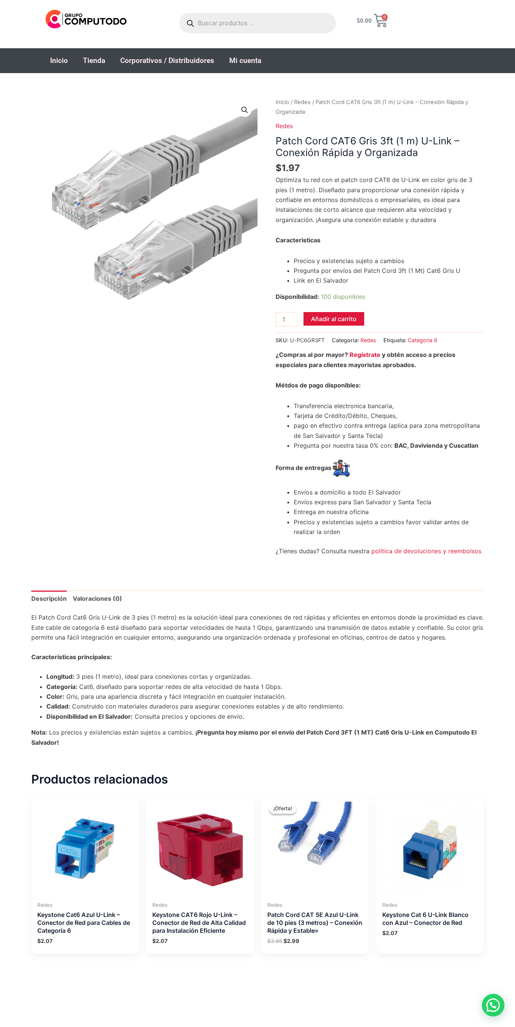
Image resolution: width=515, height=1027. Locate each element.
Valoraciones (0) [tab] (97, 598)
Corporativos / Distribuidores (167, 60)
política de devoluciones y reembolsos (426, 551)
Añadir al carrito (334, 319)
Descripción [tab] (49, 598)
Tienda (94, 60)
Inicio (59, 60)
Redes (302, 102)
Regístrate (364, 354)
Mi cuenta (245, 60)
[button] (244, 110)
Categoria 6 (422, 340)
